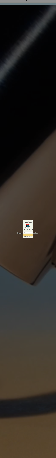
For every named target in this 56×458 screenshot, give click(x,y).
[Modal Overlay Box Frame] (28, 229)
